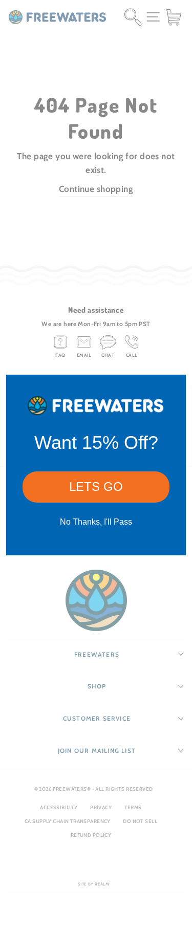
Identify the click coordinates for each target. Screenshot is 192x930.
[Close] (173, 387)
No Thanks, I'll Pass (96, 521)
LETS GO (96, 486)
